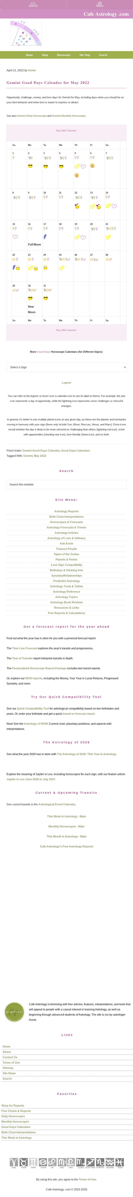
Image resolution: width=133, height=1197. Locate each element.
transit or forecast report (79, 713)
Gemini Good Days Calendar (41, 450)
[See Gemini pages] (33, 1169)
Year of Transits (22, 658)
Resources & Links (66, 607)
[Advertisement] (66, 921)
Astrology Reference (66, 591)
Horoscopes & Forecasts (66, 522)
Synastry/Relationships (66, 575)
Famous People (66, 548)
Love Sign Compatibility (66, 564)
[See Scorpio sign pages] (80, 1169)
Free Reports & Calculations (66, 613)
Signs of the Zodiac (66, 554)
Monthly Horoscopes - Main (66, 826)
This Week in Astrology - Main (66, 816)
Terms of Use (11, 1062)
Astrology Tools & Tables (66, 586)
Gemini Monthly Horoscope (68, 115)
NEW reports (33, 678)
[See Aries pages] (13, 1169)
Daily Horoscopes (13, 1116)
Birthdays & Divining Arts (66, 570)
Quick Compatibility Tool (33, 708)
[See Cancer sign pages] (42, 1169)
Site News (9, 1073)
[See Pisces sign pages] (119, 1169)
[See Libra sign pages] (70, 1169)
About (7, 1051)
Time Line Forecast (24, 648)
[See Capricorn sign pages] (100, 1169)
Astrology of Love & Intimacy (66, 538)
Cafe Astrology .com (26, 32)
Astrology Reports (66, 511)
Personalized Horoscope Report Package (39, 668)
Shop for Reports (12, 1105)
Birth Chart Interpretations (66, 516)
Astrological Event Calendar (56, 804)
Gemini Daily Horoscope (32, 115)
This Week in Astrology (16, 1137)
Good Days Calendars (75, 450)
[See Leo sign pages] (52, 1169)
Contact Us (10, 1057)
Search (7, 1078)
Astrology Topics (66, 597)
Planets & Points (66, 559)
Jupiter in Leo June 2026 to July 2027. (31, 779)
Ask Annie (66, 543)
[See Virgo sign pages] (61, 1169)
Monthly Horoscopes (15, 1121)
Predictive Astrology (66, 581)
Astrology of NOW (36, 723)
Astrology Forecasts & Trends (66, 527)
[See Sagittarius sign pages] (90, 1169)
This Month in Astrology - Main (66, 836)
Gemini (28, 455)
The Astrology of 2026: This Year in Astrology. (87, 754)
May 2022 (40, 455)
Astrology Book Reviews (66, 602)
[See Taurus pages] (23, 1169)
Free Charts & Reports (16, 1110)
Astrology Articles (66, 532)
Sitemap (8, 1067)
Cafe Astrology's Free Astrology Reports (66, 846)
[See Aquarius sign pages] (109, 1169)
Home (6, 1046)
